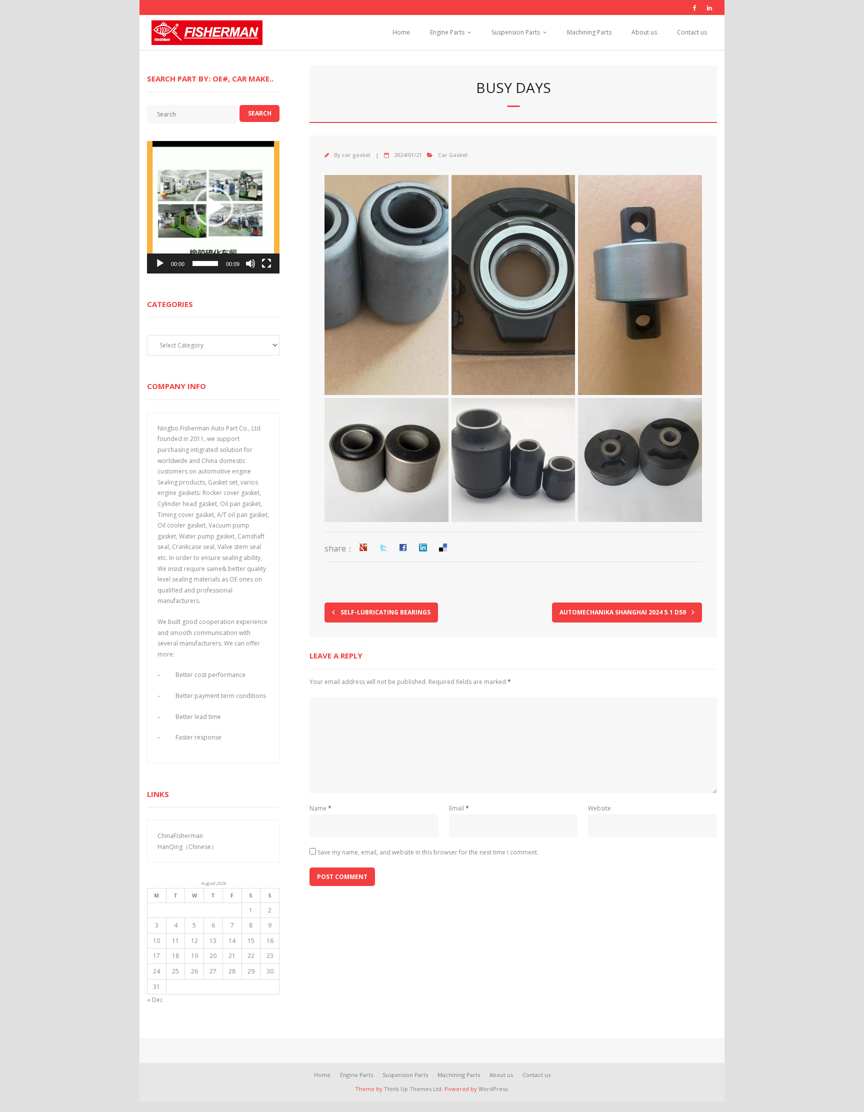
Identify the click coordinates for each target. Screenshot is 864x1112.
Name (321, 808)
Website (599, 808)
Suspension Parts (516, 32)
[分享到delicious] (443, 548)
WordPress (493, 1088)
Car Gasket (453, 154)
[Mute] (251, 263)
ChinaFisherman (180, 836)
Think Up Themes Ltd (413, 1088)
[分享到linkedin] (423, 548)
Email (459, 808)
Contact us (692, 32)
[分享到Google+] (363, 548)
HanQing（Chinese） (187, 846)
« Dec (155, 1000)
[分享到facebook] (403, 548)
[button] (214, 207)
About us (644, 32)
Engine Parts (447, 32)
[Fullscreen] (267, 263)
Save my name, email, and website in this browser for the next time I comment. (428, 852)
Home (401, 32)
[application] (213, 207)
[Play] (160, 263)
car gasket (356, 154)
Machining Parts (589, 32)
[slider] (205, 263)
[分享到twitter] (383, 548)
